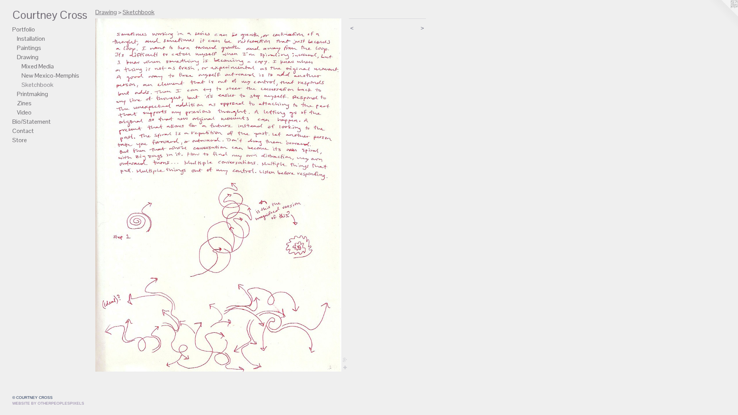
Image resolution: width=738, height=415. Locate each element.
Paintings (29, 48)
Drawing (27, 57)
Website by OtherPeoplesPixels (48, 403)
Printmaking (32, 94)
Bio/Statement (31, 122)
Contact (23, 131)
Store (19, 140)
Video (24, 112)
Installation (31, 39)
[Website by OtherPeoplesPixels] (722, 15)
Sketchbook (37, 85)
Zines (24, 103)
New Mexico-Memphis (50, 75)
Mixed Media (38, 66)
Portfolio (23, 29)
